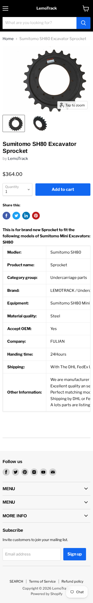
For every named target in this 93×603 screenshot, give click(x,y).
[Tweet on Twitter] (16, 216)
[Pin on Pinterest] (36, 216)
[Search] (83, 23)
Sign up (74, 554)
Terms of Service (42, 581)
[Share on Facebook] (6, 216)
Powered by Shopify (47, 594)
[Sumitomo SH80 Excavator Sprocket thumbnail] (14, 123)
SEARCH (16, 581)
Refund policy (72, 581)
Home (8, 39)
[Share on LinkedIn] (26, 216)
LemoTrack (18, 158)
